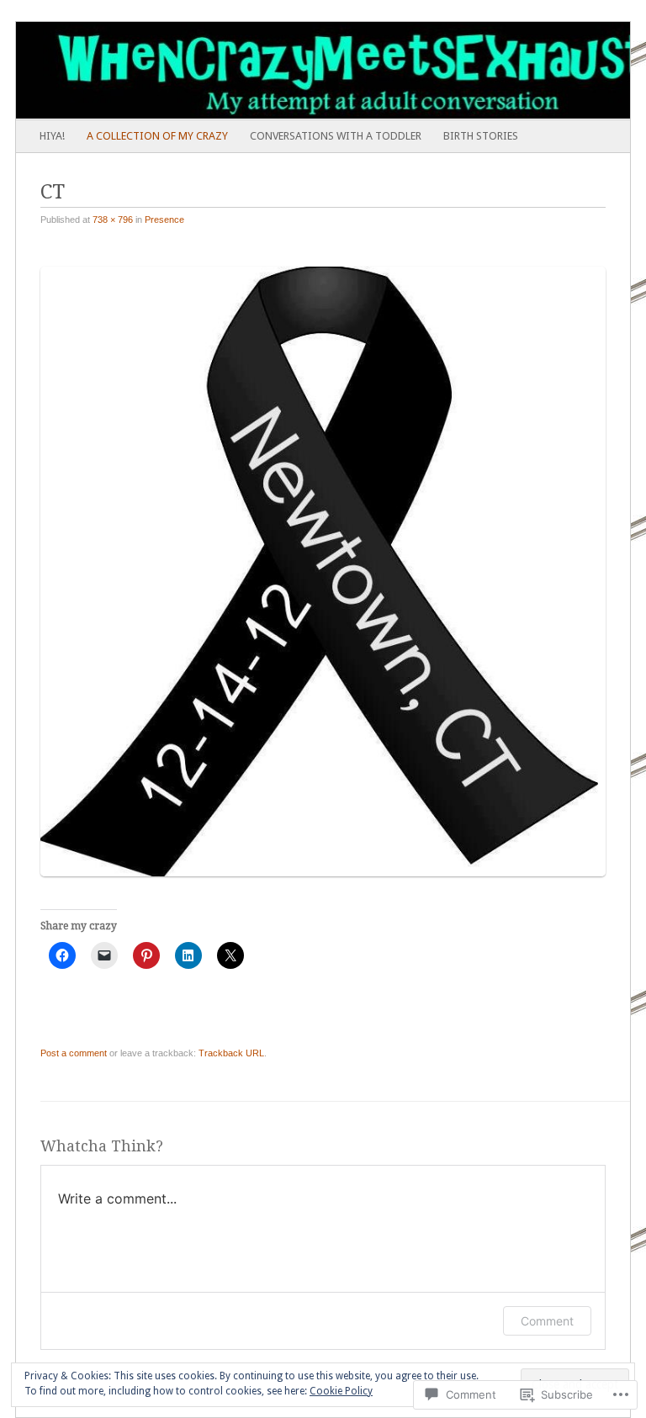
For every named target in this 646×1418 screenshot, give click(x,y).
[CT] (328, 883)
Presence (164, 219)
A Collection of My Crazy (157, 136)
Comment (547, 1321)
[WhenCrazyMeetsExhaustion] (261, 70)
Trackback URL (231, 1053)
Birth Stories (480, 136)
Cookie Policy (341, 1391)
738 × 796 (113, 219)
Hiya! (52, 136)
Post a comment (73, 1053)
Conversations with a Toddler (335, 136)
